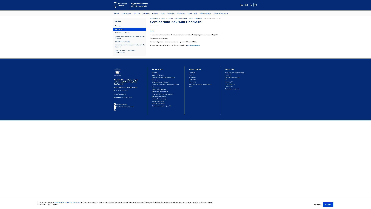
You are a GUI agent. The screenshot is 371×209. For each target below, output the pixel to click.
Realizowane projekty (159, 96)
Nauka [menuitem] (162, 13)
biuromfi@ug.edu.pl (120, 94)
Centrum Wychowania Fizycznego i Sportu (165, 84)
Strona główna (154, 18)
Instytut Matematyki (181, 18)
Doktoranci (192, 77)
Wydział (163, 18)
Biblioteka (155, 80)
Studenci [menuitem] (155, 13)
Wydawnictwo (156, 87)
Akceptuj (328, 204)
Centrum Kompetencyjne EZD (161, 106)
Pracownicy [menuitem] (170, 13)
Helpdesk (228, 75)
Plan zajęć (118, 26)
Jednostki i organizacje (159, 99)
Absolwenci (192, 80)
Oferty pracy (229, 86)
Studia (191, 18)
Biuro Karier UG (230, 84)
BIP (226, 80)
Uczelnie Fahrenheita (158, 103)
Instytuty (170, 18)
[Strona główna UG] (120, 3)
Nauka (152, 31)
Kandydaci (192, 73)
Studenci (191, 75)
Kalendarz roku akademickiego (234, 73)
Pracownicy (192, 82)
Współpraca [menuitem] (181, 13)
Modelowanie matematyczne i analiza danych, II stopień (129, 46)
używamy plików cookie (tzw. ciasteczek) (67, 202)
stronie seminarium (193, 45)
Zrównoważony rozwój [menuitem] (221, 13)
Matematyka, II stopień (122, 41)
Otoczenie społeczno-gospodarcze (200, 84)
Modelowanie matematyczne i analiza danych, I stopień (129, 37)
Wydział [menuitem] (116, 13)
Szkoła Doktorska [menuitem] (205, 13)
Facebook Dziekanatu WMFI (125, 107)
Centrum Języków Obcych (160, 82)
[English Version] (255, 5)
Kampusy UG (229, 82)
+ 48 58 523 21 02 (126, 97)
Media (191, 86)
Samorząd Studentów (159, 89)
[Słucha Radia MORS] (242, 5)
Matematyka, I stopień (122, 33)
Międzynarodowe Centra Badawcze (163, 77)
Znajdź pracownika (158, 101)
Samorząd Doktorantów (160, 92)
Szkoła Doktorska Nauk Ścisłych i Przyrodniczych (125, 51)
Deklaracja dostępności (232, 89)
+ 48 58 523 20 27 (122, 91)
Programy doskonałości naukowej (162, 94)
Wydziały (155, 73)
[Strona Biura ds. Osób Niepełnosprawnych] (251, 5)
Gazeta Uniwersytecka (232, 77)
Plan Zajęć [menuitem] (137, 13)
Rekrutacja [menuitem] (146, 13)
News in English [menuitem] (192, 13)
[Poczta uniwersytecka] (246, 5)
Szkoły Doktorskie (158, 75)
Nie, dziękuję (318, 205)
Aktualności (198, 18)
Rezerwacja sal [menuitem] (126, 13)
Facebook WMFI (121, 104)
